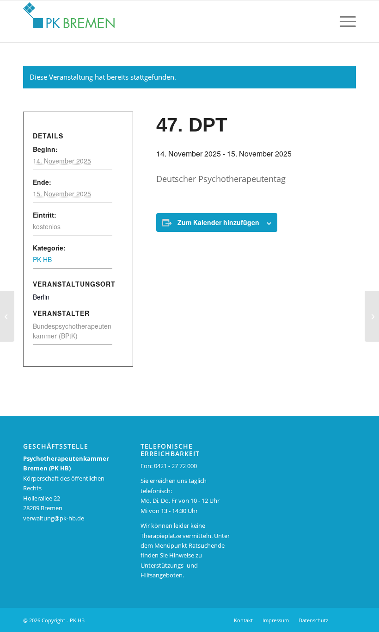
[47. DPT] (7, 316)
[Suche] (321, 21)
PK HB (42, 259)
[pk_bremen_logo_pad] (69, 19)
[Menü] (343, 21)
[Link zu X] (349, 620)
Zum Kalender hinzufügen (218, 222)
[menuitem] (321, 21)
